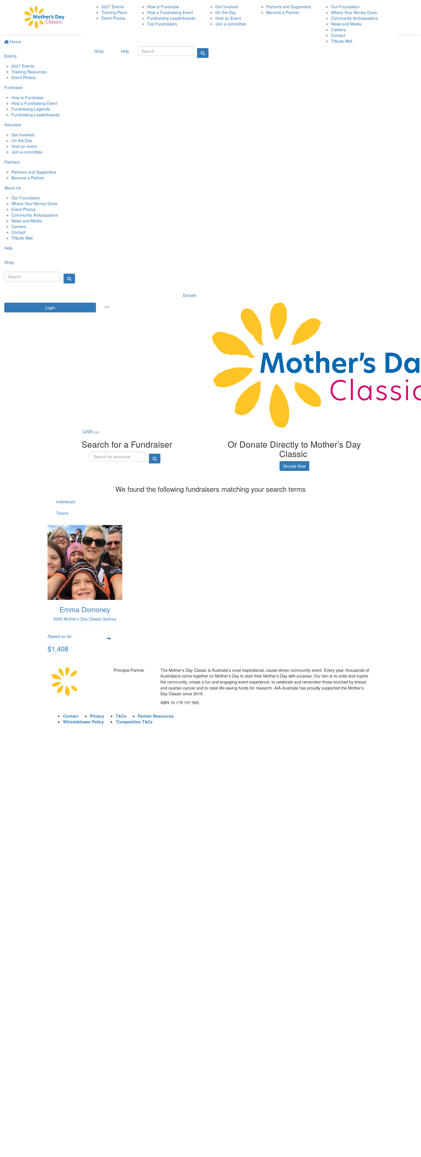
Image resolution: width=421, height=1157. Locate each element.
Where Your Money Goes (34, 203)
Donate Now (294, 466)
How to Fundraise (27, 97)
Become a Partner (27, 178)
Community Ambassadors (34, 215)
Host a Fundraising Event (34, 103)
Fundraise (13, 87)
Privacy (97, 716)
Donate (189, 295)
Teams (62, 513)
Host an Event (228, 18)
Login (50, 307)
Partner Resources (156, 716)
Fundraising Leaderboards (35, 115)
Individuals (65, 501)
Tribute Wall (22, 238)
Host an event (24, 146)
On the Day (21, 140)
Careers (18, 226)
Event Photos (23, 77)
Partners (12, 162)
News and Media (26, 221)
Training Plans (114, 12)
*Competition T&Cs (134, 722)
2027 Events (22, 66)
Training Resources (29, 72)
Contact (18, 232)
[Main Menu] (107, 307)
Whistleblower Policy (83, 722)
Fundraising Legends (30, 109)
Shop (9, 262)
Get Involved (22, 135)
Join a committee (26, 152)
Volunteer (12, 125)
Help (8, 248)
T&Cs (121, 716)
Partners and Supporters (33, 172)
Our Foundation (25, 198)
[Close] (96, 432)
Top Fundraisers (162, 24)
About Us (12, 188)
